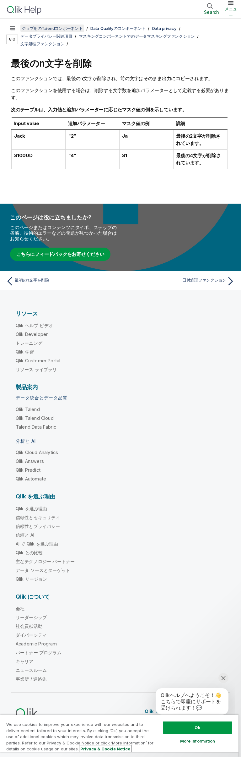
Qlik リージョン (31, 579)
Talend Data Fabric (36, 427)
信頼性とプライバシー (38, 526)
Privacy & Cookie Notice (105, 748)
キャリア (25, 661)
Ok (197, 727)
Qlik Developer (32, 334)
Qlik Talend (28, 409)
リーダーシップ (31, 617)
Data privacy (164, 28)
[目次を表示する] (12, 28)
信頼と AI (25, 535)
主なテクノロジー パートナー (45, 561)
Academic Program (36, 643)
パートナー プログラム (39, 652)
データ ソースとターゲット (43, 570)
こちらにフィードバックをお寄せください (60, 254)
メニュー (231, 12)
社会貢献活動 (29, 626)
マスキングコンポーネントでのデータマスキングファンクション (137, 36)
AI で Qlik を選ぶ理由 (37, 543)
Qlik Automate (31, 478)
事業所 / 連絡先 (31, 679)
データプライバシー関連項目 (46, 36)
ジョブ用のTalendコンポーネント (52, 28)
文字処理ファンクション (42, 43)
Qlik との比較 (29, 552)
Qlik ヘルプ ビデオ (34, 325)
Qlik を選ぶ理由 (31, 508)
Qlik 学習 (25, 351)
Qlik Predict (28, 470)
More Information (197, 740)
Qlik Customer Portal (38, 360)
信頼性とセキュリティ (38, 517)
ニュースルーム (31, 670)
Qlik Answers (30, 461)
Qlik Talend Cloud (35, 418)
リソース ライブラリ (36, 369)
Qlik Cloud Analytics (37, 452)
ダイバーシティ (31, 635)
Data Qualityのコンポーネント (118, 28)
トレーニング (29, 343)
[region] (119, 736)
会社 (20, 608)
